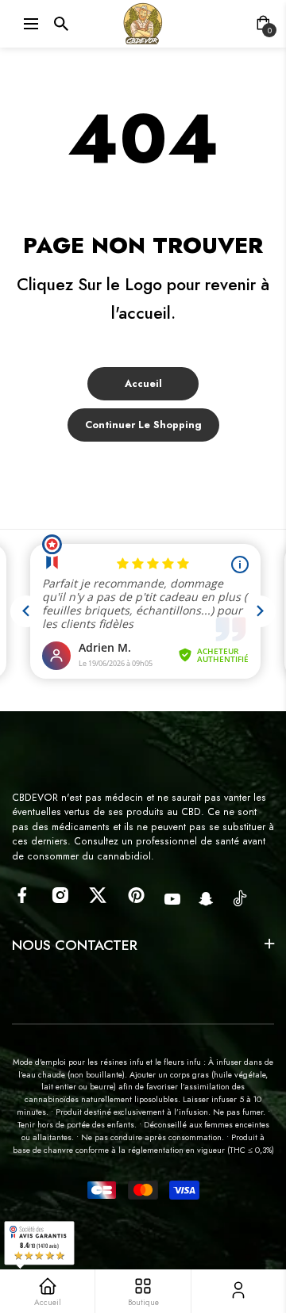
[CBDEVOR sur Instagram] (60, 895)
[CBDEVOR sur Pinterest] (136, 895)
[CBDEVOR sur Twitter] (98, 895)
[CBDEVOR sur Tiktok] (240, 897)
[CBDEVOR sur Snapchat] (206, 899)
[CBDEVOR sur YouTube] (172, 899)
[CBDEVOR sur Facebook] (22, 895)
